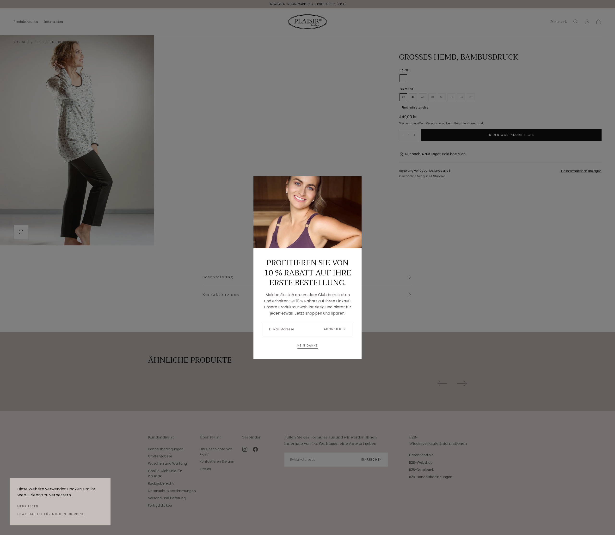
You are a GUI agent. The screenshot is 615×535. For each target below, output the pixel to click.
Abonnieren (335, 329)
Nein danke (307, 345)
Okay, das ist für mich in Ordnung (51, 514)
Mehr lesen (27, 506)
